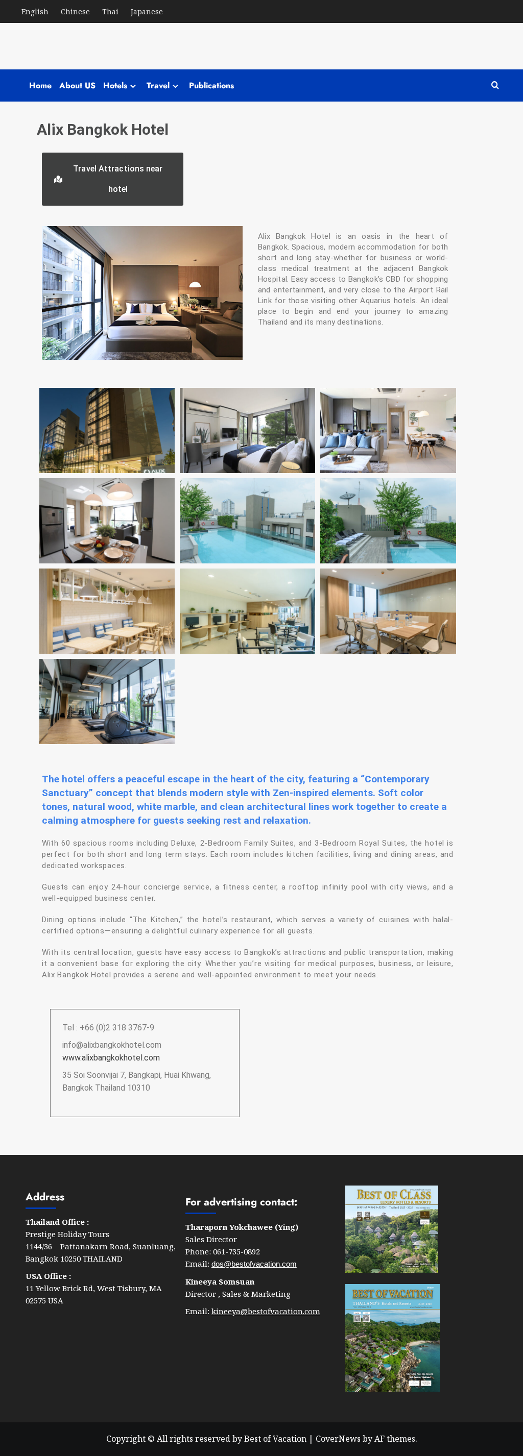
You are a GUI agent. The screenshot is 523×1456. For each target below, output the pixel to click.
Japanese (147, 11)
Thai (110, 11)
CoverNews (338, 1438)
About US (77, 85)
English (35, 11)
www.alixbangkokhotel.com (111, 1058)
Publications (211, 85)
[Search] (495, 85)
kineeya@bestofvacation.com (265, 1311)
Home (40, 85)
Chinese (75, 11)
